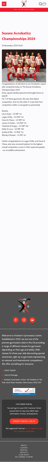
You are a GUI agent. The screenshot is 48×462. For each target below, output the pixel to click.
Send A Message (11, 375)
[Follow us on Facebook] (16, 320)
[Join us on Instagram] (24, 320)
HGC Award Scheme (24, 457)
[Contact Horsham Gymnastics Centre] (32, 320)
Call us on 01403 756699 (24, 9)
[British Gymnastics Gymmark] (24, 390)
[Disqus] (24, 179)
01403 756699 (10, 370)
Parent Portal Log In (24, 421)
